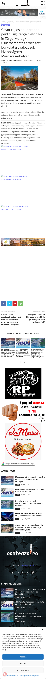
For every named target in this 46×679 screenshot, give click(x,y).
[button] (42, 629)
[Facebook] (3, 303)
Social (17, 484)
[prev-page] (21, 362)
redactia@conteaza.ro (28, 565)
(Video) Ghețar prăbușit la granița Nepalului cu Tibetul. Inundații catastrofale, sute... (29, 527)
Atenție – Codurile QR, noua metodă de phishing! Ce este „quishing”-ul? (35, 318)
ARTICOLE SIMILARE (14, 333)
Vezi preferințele (23, 670)
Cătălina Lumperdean (14, 60)
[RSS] (23, 573)
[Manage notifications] (5, 674)
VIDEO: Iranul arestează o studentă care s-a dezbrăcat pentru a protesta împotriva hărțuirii (11, 319)
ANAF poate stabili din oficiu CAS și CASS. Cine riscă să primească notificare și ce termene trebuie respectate (23, 352)
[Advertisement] (23, 271)
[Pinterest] (15, 303)
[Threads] (33, 573)
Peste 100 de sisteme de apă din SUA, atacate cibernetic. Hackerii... (29, 514)
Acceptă (23, 657)
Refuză (23, 663)
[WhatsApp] (20, 303)
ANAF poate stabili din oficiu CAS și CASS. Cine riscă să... (30, 490)
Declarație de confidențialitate (29, 676)
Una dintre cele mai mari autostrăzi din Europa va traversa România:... (29, 503)
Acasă (3, 21)
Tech (17, 519)
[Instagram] (18, 573)
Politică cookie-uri (12, 676)
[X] (9, 303)
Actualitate (10, 21)
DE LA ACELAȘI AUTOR (31, 333)
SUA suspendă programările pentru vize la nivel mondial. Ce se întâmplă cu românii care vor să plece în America (8, 352)
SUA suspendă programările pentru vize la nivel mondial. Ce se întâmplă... (30, 479)
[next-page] (24, 362)
